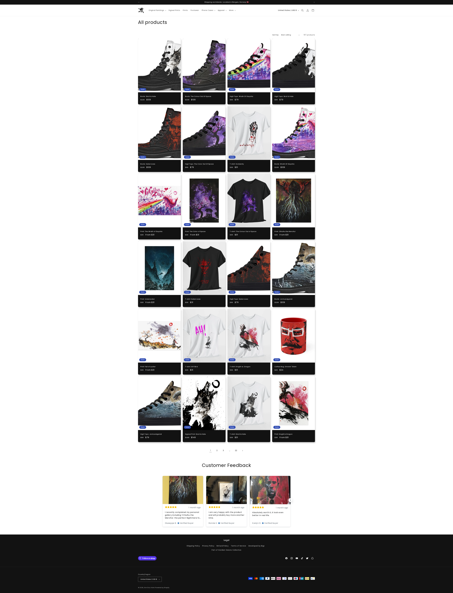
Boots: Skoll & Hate (148, 96)
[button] (157, 10)
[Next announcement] (314, 2)
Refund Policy (223, 546)
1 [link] (210, 450)
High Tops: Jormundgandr (151, 434)
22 (236, 450)
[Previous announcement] (138, 2)
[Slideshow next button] (290, 500)
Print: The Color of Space (195, 232)
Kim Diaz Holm (149, 588)
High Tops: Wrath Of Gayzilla (241, 96)
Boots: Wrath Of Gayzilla (284, 164)
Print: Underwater (147, 299)
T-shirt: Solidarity (237, 164)
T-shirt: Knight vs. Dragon (240, 367)
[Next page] (242, 450)
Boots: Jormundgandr (284, 299)
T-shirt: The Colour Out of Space (243, 232)
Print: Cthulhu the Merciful (285, 232)
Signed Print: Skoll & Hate (195, 434)
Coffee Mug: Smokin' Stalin (286, 367)
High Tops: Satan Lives (239, 299)
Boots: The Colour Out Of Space (198, 96)
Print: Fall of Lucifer (148, 367)
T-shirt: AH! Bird (191, 367)
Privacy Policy (208, 546)
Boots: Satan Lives (147, 164)
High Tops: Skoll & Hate (284, 96)
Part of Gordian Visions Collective (226, 550)
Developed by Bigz (256, 546)
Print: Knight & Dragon (283, 434)
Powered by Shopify (162, 588)
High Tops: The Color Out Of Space (199, 164)
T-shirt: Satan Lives (193, 299)
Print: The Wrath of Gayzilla (151, 232)
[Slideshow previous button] (162, 500)
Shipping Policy (193, 546)
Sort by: (275, 35)
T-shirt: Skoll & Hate (238, 434)
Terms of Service (238, 546)
